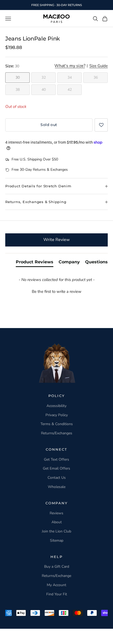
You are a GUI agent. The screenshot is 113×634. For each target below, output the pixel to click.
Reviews (56, 513)
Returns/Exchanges (56, 433)
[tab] (34, 263)
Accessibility (56, 405)
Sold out (48, 124)
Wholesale (56, 486)
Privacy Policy (56, 414)
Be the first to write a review (56, 291)
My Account (56, 584)
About (57, 522)
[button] (101, 125)
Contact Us (57, 477)
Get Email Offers (56, 468)
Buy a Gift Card (56, 566)
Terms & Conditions (56, 423)
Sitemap (56, 540)
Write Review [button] (56, 240)
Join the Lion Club (56, 531)
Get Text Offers (56, 459)
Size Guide (98, 66)
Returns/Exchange (56, 575)
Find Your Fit (56, 594)
